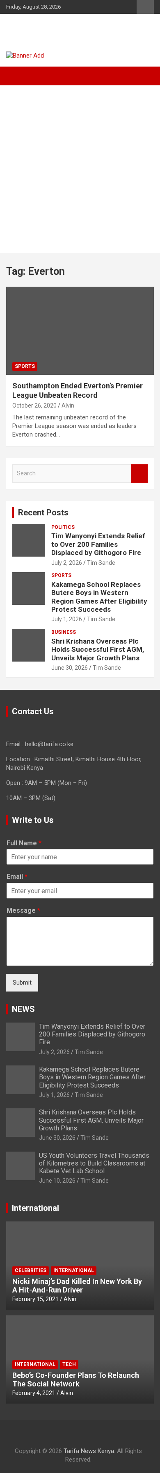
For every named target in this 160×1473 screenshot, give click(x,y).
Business (63, 632)
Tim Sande (101, 562)
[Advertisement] (80, 169)
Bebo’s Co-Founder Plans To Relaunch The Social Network (75, 1379)
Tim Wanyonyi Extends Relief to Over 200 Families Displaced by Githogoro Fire (98, 544)
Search (139, 473)
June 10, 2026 (57, 1180)
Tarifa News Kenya (58, 28)
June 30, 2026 (69, 667)
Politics (63, 527)
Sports (25, 366)
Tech (69, 1364)
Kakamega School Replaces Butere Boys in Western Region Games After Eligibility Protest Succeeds (99, 596)
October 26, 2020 (34, 405)
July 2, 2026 (66, 562)
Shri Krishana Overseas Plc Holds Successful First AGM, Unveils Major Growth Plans (97, 649)
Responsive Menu (145, 7)
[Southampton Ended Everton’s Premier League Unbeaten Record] (80, 330)
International (73, 1270)
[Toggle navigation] (16, 76)
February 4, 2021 (33, 1393)
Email (17, 876)
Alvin (68, 405)
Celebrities (30, 1270)
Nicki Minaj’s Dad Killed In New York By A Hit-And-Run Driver (77, 1286)
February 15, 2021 (35, 1299)
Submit (22, 982)
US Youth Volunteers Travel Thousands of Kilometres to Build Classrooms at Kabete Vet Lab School (94, 1163)
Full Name (24, 843)
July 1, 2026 (66, 619)
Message (23, 910)
